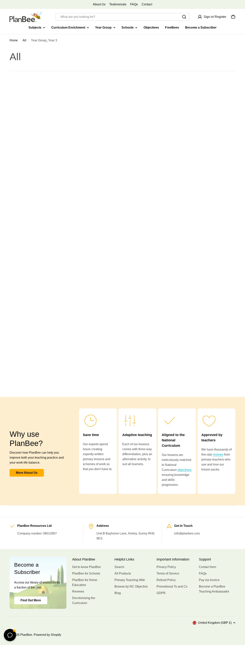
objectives (184, 469)
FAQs (134, 4)
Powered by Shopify (47, 634)
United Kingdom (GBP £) (215, 622)
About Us (99, 4)
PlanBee (26, 634)
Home (14, 40)
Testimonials (117, 4)
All (24, 40)
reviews (218, 454)
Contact (147, 4)
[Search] (184, 17)
